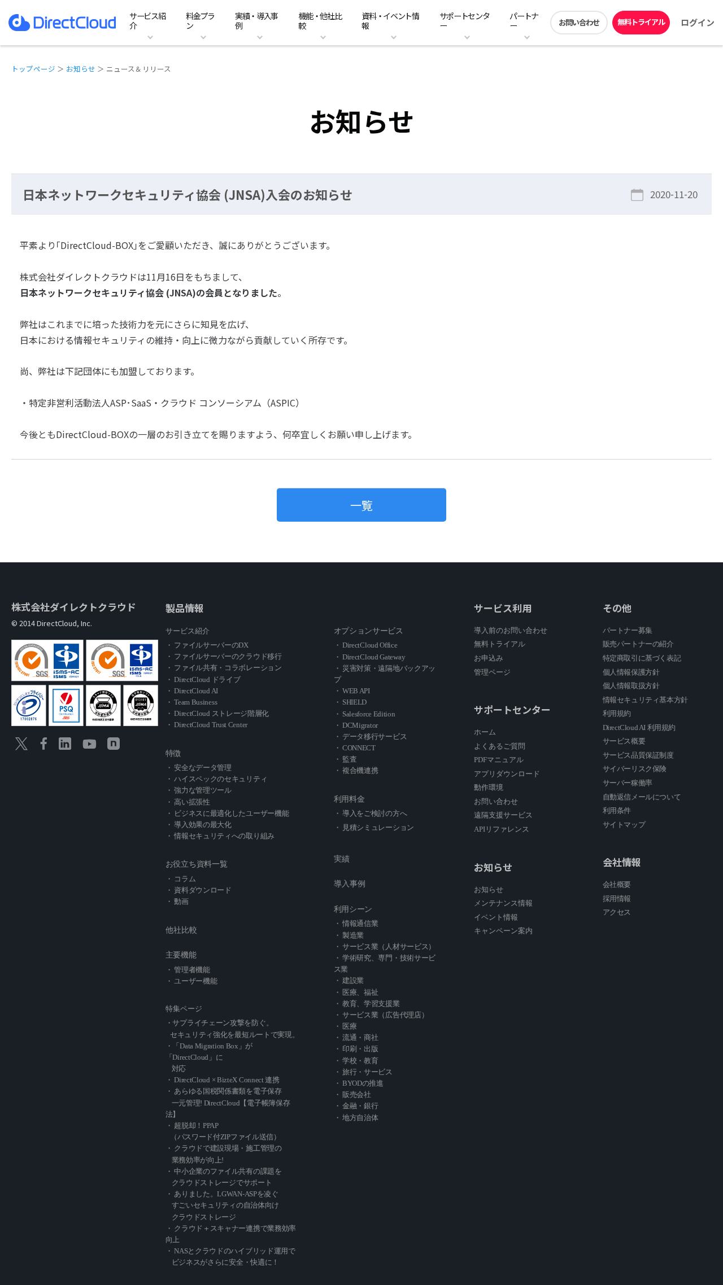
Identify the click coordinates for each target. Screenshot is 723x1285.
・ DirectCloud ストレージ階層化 (217, 713)
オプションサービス (368, 631)
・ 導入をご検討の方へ (370, 813)
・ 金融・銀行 (356, 1106)
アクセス (617, 912)
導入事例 (349, 884)
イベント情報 (496, 917)
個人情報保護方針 (631, 672)
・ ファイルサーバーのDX (207, 645)
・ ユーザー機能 (191, 981)
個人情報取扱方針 (631, 685)
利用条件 (617, 810)
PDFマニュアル (499, 759)
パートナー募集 (627, 630)
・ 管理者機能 (187, 969)
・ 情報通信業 (356, 923)
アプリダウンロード (507, 774)
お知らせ (80, 68)
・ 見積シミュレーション (374, 827)
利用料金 (349, 799)
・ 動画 (177, 901)
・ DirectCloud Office (366, 645)
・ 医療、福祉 (356, 992)
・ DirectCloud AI (191, 691)
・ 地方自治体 (356, 1117)
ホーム (485, 732)
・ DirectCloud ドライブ (203, 679)
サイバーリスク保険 (635, 768)
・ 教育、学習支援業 (367, 1003)
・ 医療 (345, 1026)
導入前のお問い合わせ (510, 630)
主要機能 (181, 955)
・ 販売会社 (352, 1094)
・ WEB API (352, 691)
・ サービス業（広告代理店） (381, 1015)
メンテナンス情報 (503, 903)
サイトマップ (624, 824)
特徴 (173, 753)
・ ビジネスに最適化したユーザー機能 (227, 813)
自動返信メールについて (642, 797)
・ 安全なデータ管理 (198, 767)
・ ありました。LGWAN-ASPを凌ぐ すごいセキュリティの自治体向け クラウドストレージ (222, 1205)
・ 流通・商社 (356, 1037)
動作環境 (488, 787)
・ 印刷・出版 (356, 1048)
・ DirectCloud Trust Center (206, 724)
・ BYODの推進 (359, 1083)
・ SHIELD (350, 702)
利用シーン (353, 909)
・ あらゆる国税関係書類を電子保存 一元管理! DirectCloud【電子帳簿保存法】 (227, 1102)
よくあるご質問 (499, 746)
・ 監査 (345, 759)
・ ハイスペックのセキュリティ (216, 779)
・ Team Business (191, 702)
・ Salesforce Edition (364, 714)
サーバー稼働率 (627, 783)
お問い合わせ (579, 22)
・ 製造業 (349, 935)
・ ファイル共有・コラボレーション (223, 667)
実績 (342, 859)
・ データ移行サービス (370, 736)
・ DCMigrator (356, 725)
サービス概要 (624, 741)
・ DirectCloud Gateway (370, 657)
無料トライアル (641, 21)
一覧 (361, 505)
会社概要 (617, 884)
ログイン (698, 22)
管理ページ (492, 672)
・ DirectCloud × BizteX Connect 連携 (222, 1080)
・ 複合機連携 (356, 770)
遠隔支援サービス (503, 815)
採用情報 (617, 898)
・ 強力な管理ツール (198, 790)
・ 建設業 (349, 980)
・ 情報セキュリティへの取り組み (220, 836)
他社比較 (181, 930)
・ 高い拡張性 (187, 802)
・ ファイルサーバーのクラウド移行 (223, 656)
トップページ (33, 68)
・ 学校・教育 (356, 1060)
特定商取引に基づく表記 (642, 658)
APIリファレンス (501, 829)
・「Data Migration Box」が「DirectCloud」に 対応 (208, 1057)
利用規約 (617, 713)
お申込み (488, 658)
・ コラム (180, 879)
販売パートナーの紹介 (638, 644)
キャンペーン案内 (503, 930)
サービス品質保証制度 (638, 755)
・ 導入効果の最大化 (198, 824)
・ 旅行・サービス (363, 1072)
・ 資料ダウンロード (198, 890)
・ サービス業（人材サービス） (385, 946)
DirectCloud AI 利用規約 (639, 727)
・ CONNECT (355, 748)
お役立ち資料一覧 (196, 864)
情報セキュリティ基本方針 (645, 700)
